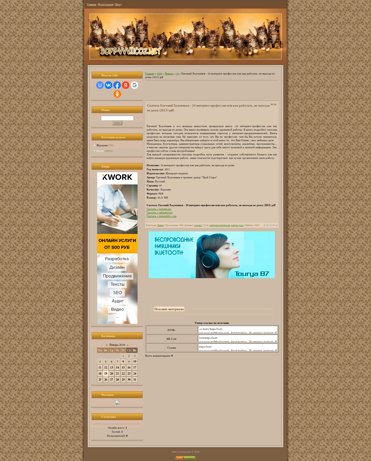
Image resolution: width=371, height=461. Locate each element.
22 (123, 373)
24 (134, 373)
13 (111, 367)
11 (99, 367)
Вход (118, 4)
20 (111, 373)
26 (105, 379)
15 (123, 367)
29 (123, 379)
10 (134, 361)
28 (117, 379)
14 (117, 367)
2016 (159, 73)
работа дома (237, 225)
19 (105, 373)
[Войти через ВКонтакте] (108, 85)
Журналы (102, 145)
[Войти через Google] (134, 85)
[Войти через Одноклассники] (117, 94)
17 (134, 367)
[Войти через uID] (100, 85)
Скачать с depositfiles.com (161, 216)
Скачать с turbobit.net (159, 209)
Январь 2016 (117, 345)
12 (105, 367)
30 (128, 379)
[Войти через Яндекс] (125, 85)
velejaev (198, 225)
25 (99, 379)
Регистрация (105, 4)
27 (111, 379)
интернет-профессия (220, 225)
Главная (91, 4)
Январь (169, 73)
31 (134, 379)
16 (128, 367)
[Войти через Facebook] (117, 85)
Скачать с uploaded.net (160, 212)
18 (99, 373)
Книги (100, 151)
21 (117, 373)
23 (128, 373)
